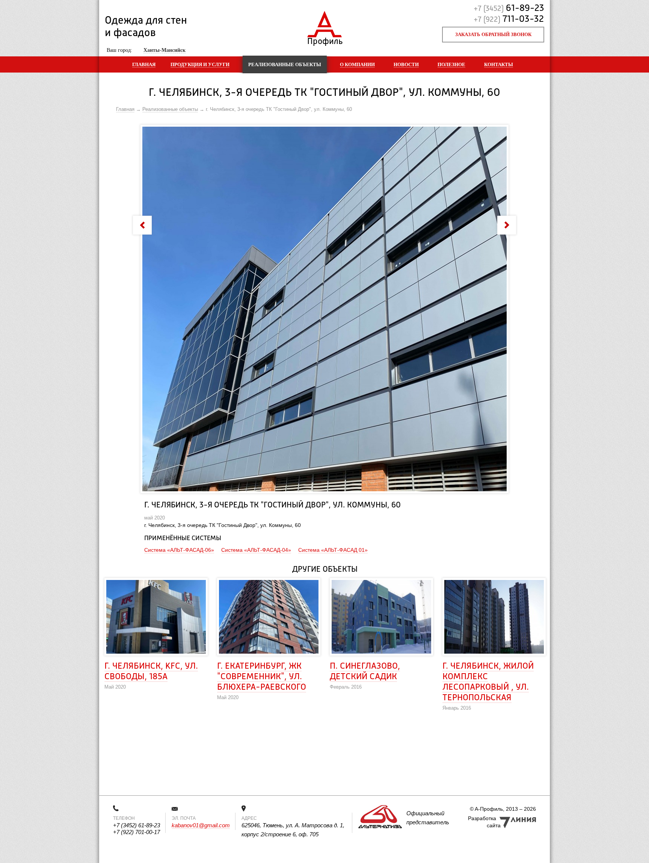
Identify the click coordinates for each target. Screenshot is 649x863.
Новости (406, 64)
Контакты (498, 64)
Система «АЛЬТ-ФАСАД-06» (179, 550)
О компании (357, 64)
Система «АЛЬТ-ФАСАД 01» (333, 550)
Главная (143, 64)
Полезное (451, 64)
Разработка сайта (484, 821)
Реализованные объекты (284, 64)
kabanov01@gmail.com (201, 825)
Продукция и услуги (200, 64)
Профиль (324, 40)
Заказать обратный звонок (493, 34)
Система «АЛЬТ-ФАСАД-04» (256, 550)
